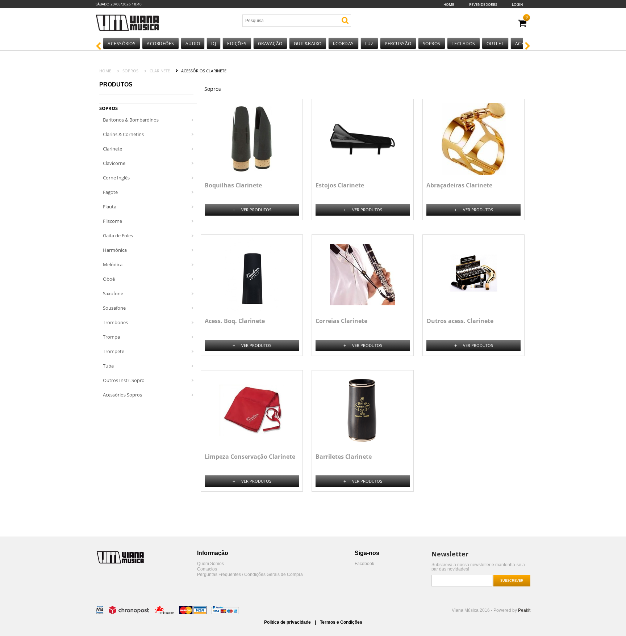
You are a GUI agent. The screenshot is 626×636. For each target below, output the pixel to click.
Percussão (398, 44)
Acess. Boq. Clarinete (235, 321)
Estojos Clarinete (340, 185)
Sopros (432, 44)
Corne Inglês (116, 177)
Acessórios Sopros (122, 394)
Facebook (364, 563)
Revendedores (483, 4)
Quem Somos (210, 563)
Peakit (524, 610)
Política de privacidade (288, 622)
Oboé (109, 279)
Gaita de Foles (118, 235)
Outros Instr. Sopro (124, 380)
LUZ (369, 44)
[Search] (345, 20)
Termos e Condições (341, 622)
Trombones (115, 322)
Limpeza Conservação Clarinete (250, 457)
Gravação (270, 44)
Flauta (109, 206)
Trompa (111, 337)
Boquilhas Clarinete (233, 185)
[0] (522, 23)
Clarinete (160, 70)
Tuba (108, 365)
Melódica (112, 264)
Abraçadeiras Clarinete (459, 185)
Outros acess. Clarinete (459, 321)
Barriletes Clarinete (344, 457)
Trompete (113, 351)
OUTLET (495, 44)
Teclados (463, 44)
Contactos (207, 569)
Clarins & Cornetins (123, 134)
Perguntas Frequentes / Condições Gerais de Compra (250, 574)
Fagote (110, 192)
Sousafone (114, 308)
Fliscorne (112, 221)
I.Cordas (343, 44)
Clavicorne (114, 163)
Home (448, 4)
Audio (192, 44)
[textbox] (285, 20)
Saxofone (113, 293)
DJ (213, 44)
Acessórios (121, 44)
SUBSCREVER (511, 580)
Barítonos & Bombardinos (131, 119)
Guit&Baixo (308, 44)
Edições (237, 44)
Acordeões (160, 44)
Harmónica (115, 250)
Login (517, 4)
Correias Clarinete (341, 321)
